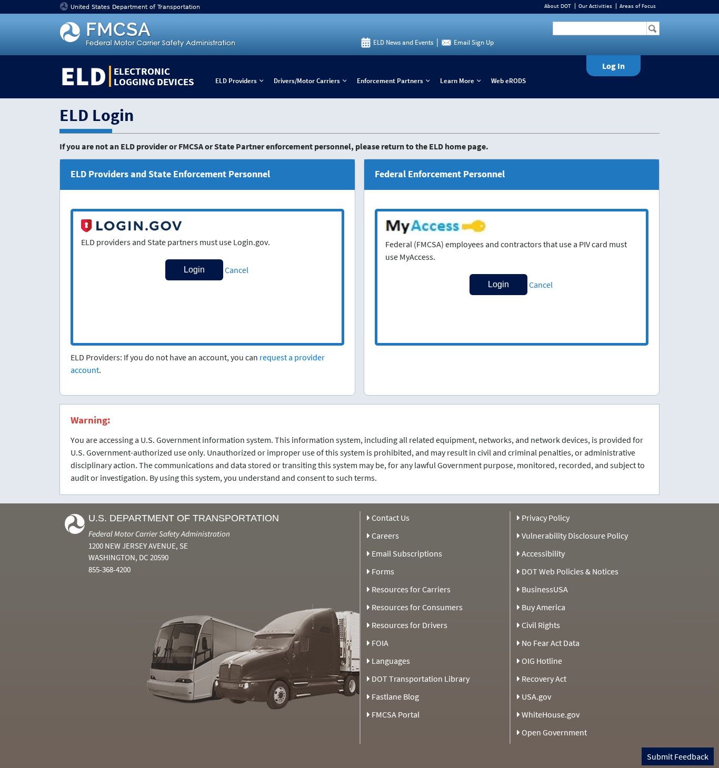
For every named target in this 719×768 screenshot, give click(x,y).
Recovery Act (544, 678)
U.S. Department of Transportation (183, 518)
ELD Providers (241, 80)
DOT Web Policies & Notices (570, 571)
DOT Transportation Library (421, 678)
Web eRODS (508, 80)
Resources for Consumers (417, 607)
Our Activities (595, 6)
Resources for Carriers (411, 589)
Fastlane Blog (395, 696)
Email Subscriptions (407, 553)
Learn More (462, 80)
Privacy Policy (546, 517)
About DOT (557, 6)
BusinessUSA (545, 589)
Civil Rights (541, 625)
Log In (613, 65)
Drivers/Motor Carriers (312, 80)
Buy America (543, 607)
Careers (385, 535)
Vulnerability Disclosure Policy (575, 535)
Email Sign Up (474, 42)
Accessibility (543, 553)
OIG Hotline (542, 660)
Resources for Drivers (409, 625)
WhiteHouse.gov (551, 714)
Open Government (554, 732)
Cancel (236, 270)
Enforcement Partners (395, 80)
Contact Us (391, 517)
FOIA (380, 643)
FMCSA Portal (396, 714)
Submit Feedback (677, 756)
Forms (383, 571)
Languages (391, 660)
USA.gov (536, 696)
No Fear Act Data (551, 643)
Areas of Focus (638, 6)
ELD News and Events (403, 42)
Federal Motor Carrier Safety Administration (159, 534)
